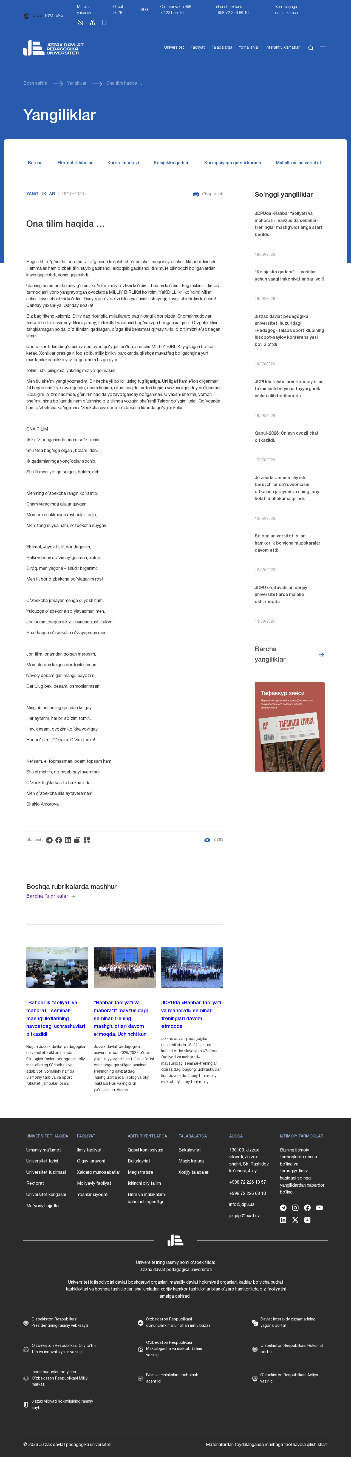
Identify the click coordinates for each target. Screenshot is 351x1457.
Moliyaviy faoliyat (94, 1184)
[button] (80, 25)
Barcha (35, 163)
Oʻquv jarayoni (91, 1161)
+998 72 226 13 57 (247, 1182)
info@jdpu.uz (241, 1205)
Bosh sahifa (35, 83)
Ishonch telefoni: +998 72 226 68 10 (232, 10)
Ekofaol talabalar (75, 163)
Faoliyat (198, 47)
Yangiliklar (76, 83)
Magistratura (140, 1173)
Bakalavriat (139, 1161)
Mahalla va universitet (298, 163)
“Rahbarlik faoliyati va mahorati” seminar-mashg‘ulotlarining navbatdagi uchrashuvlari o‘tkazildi (55, 1019)
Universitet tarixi (42, 1161)
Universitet (174, 47)
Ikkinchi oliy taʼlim (144, 1184)
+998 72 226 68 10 (247, 1194)
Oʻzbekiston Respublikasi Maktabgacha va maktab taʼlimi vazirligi (174, 1349)
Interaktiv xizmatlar (283, 47)
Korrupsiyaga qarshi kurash (286, 10)
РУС (49, 16)
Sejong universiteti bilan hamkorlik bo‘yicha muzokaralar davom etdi (287, 543)
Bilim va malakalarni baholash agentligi (147, 1198)
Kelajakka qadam (171, 163)
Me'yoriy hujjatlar (43, 1206)
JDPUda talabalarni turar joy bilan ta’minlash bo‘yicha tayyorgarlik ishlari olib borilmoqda (289, 389)
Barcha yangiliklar (270, 654)
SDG (144, 10)
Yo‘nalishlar (249, 47)
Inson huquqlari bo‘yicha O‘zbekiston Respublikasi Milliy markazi (59, 1378)
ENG (60, 16)
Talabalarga (221, 47)
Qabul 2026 (118, 10)
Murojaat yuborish (84, 10)
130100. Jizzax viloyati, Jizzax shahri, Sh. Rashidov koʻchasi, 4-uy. (249, 1160)
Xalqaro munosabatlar (98, 1173)
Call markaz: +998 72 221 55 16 (175, 10)
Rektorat (35, 1184)
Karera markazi (123, 163)
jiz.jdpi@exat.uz (244, 1216)
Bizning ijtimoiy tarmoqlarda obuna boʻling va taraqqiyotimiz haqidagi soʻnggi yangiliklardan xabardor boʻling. (302, 1171)
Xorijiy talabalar (193, 1173)
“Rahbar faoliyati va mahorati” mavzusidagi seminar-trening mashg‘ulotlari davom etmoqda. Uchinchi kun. (121, 1019)
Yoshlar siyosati (92, 1195)
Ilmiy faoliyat (89, 1150)
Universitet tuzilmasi (46, 1173)
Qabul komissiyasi (145, 1150)
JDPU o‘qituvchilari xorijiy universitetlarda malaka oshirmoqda (281, 595)
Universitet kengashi (46, 1195)
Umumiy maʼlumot (43, 1150)
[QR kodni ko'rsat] (88, 840)
